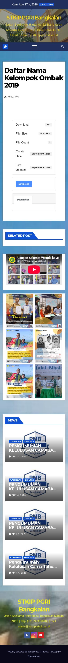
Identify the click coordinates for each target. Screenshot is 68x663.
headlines (29, 441)
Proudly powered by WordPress (23, 651)
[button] (62, 46)
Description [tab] (23, 199)
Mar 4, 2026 (19, 534)
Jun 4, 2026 (19, 456)
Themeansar (34, 656)
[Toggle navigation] (34, 47)
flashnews (15, 441)
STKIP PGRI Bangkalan (33, 17)
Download (23, 184)
